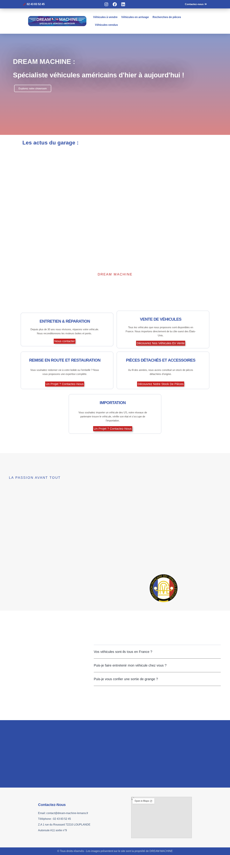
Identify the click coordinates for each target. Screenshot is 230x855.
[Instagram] (106, 4)
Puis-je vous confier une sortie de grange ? (126, 679)
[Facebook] (115, 4)
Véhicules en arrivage (135, 17)
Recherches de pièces (167, 17)
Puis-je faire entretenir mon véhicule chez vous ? (130, 665)
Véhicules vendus (106, 24)
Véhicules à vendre (105, 17)
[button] (157, 652)
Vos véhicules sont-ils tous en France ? (123, 652)
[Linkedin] (123, 4)
